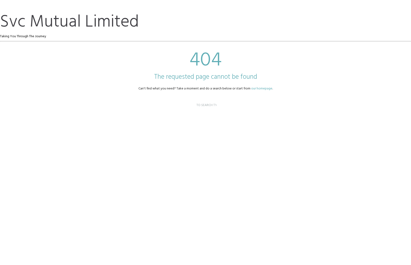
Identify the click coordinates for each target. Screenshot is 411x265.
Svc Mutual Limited (69, 22)
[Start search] (192, 99)
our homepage (261, 88)
